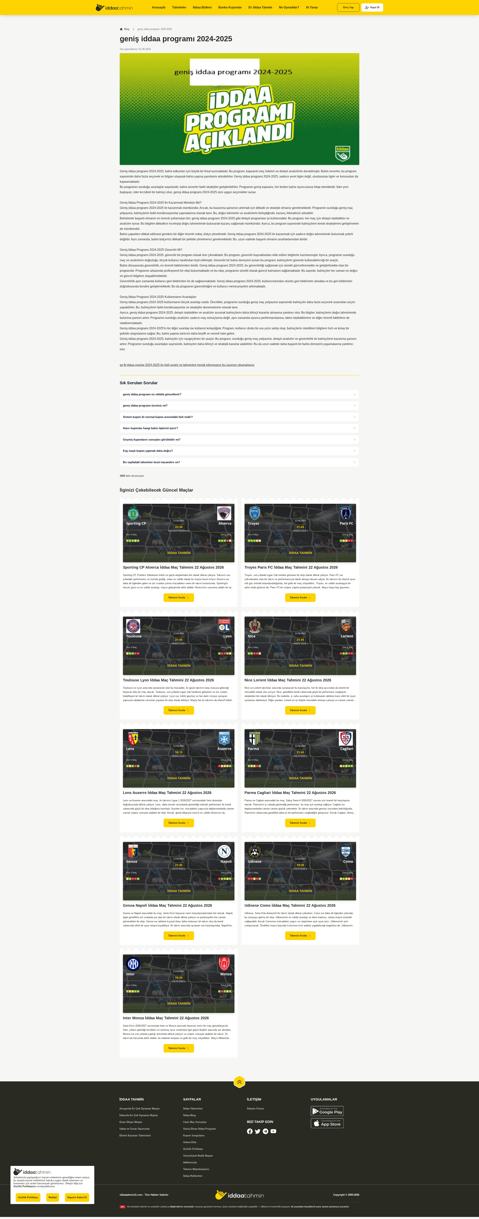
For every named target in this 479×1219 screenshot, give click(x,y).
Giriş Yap (348, 7)
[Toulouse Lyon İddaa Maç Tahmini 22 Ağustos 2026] (178, 646)
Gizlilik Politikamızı (24, 1186)
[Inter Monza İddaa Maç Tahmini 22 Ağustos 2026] (178, 983)
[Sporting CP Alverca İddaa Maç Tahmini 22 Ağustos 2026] (178, 533)
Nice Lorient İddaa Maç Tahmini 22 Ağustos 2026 (288, 680)
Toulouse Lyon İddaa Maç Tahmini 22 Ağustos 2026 (168, 680)
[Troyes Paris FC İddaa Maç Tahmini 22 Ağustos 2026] (300, 533)
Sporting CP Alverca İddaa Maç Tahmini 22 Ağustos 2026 (173, 567)
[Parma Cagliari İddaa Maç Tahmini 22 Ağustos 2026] (300, 758)
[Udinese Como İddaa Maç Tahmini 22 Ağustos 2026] (300, 871)
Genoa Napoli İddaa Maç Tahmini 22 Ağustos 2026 (167, 905)
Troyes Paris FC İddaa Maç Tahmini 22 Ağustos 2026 (291, 567)
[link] (114, 7)
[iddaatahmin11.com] (239, 1195)
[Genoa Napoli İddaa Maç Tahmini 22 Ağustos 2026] (178, 871)
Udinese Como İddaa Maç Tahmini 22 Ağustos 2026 (290, 905)
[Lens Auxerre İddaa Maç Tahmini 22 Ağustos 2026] (178, 758)
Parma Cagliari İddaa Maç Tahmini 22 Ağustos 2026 (290, 793)
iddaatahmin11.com (131, 1194)
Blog (126, 29)
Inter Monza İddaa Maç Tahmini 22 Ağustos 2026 (166, 1018)
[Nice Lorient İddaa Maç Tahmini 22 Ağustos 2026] (300, 646)
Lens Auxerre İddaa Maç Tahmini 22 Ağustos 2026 (167, 793)
